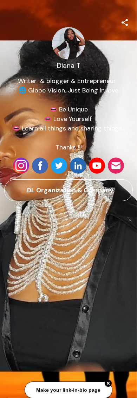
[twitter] (59, 166)
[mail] (116, 166)
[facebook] (40, 166)
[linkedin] (78, 166)
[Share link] (124, 21)
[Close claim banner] (108, 383)
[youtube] (97, 166)
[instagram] (21, 166)
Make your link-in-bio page (69, 390)
